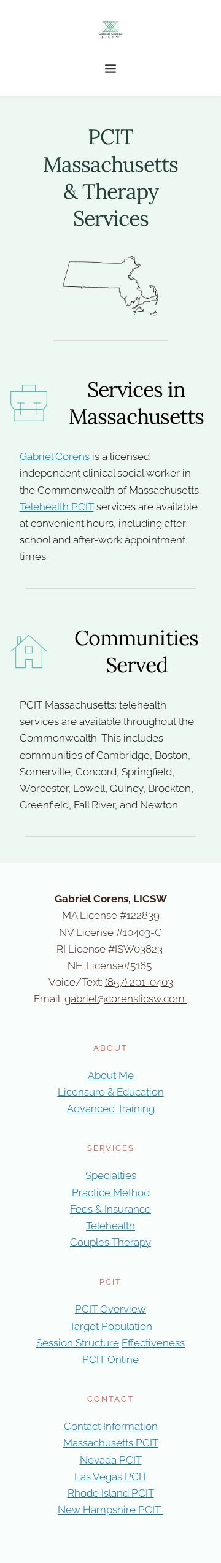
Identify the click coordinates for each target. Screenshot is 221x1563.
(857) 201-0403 (139, 982)
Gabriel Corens (55, 456)
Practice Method (111, 1192)
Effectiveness (153, 1343)
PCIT (136, 1476)
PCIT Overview (110, 1309)
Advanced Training (111, 1108)
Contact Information (111, 1426)
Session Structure (77, 1343)
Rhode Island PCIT (111, 1493)
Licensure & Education (111, 1092)
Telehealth (110, 1225)
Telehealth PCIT (57, 507)
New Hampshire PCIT (110, 1509)
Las (83, 1476)
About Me (111, 1075)
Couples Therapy (110, 1242)
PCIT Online (110, 1359)
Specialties (110, 1175)
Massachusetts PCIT (110, 1443)
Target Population (110, 1326)
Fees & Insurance (110, 1209)
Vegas (109, 1476)
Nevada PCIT (111, 1460)
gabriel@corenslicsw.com (124, 999)
